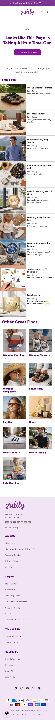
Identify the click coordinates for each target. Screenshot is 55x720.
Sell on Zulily (11, 642)
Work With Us (12, 629)
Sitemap (9, 567)
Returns (8, 614)
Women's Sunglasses (9, 390)
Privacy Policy (11, 561)
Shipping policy (36, 714)
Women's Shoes (38, 355)
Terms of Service (13, 555)
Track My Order (12, 596)
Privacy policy (41, 710)
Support (9, 576)
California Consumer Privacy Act (20, 549)
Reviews (9, 665)
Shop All (9, 671)
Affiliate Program (13, 636)
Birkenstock (36, 388)
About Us (10, 536)
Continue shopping (27, 52)
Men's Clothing (37, 452)
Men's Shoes (10, 452)
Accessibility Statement (16, 620)
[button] (5, 12)
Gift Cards (10, 677)
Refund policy (27, 710)
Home (32, 422)
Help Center (11, 584)
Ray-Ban (8, 422)
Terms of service (21, 714)
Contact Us (10, 590)
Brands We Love (12, 659)
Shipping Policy (12, 608)
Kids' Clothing (11, 483)
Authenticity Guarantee (16, 602)
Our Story (10, 543)
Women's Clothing (13, 355)
